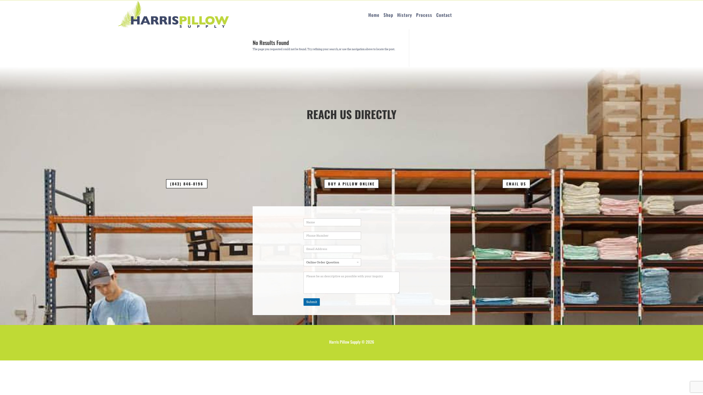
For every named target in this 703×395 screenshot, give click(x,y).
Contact (444, 15)
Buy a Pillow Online (351, 184)
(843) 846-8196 (186, 184)
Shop (388, 15)
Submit (311, 302)
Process (424, 15)
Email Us (516, 184)
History (404, 15)
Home (374, 15)
